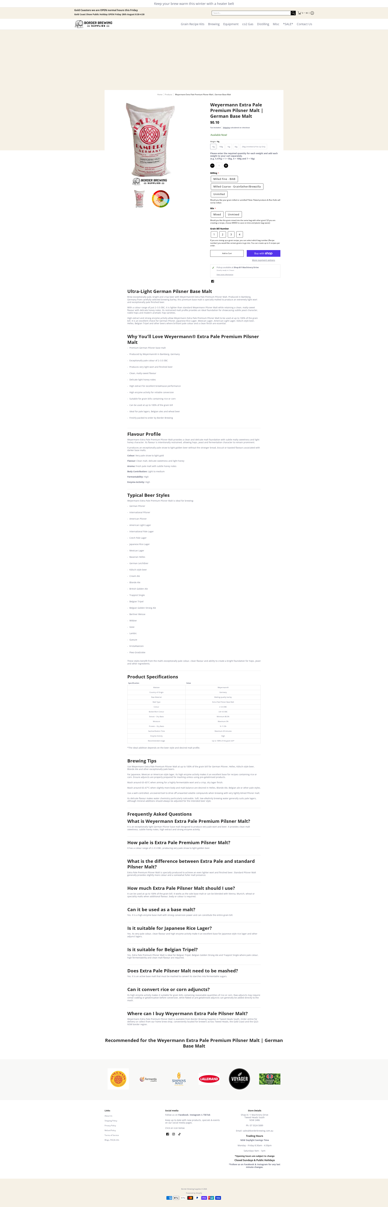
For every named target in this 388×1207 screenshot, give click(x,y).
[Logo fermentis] (148, 1079)
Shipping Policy (111, 1120)
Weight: (214, 141)
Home (159, 94)
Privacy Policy (110, 1125)
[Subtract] (212, 166)
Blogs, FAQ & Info (112, 1140)
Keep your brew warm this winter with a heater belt (194, 3)
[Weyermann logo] (118, 1079)
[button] (302, 13)
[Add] (226, 166)
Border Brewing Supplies (191, 1189)
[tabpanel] (194, 657)
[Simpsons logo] (178, 1079)
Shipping (226, 127)
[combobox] (251, 13)
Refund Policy (110, 1130)
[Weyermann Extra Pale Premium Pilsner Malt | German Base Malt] (139, 199)
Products (168, 94)
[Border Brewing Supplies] (93, 24)
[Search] (293, 13)
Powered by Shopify (194, 1193)
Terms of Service (112, 1135)
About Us (108, 1116)
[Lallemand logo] (209, 1079)
